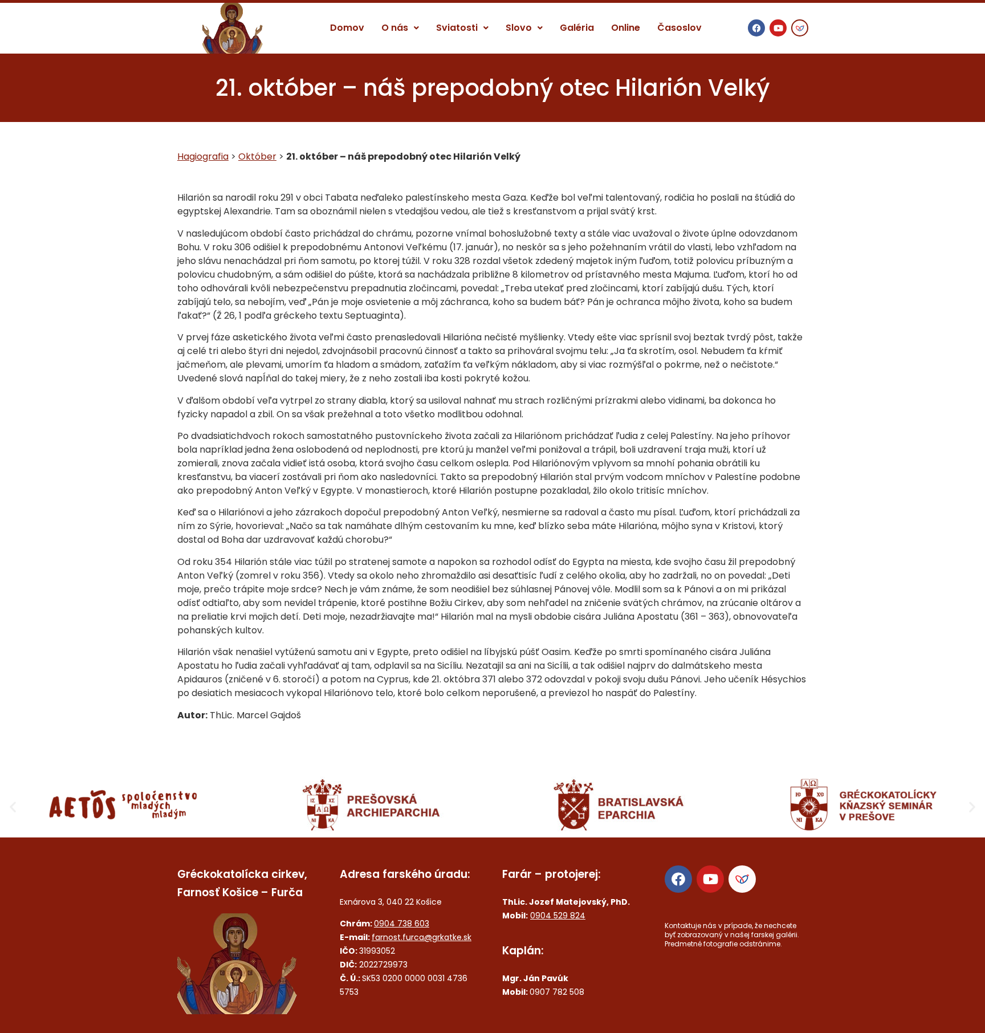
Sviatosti (457, 27)
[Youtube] (778, 27)
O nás (394, 27)
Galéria (577, 27)
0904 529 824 (557, 915)
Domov (347, 27)
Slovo (519, 27)
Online (625, 27)
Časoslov (679, 27)
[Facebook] (756, 27)
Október (257, 156)
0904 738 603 (401, 923)
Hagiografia (203, 156)
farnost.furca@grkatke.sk (421, 937)
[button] (400, 28)
